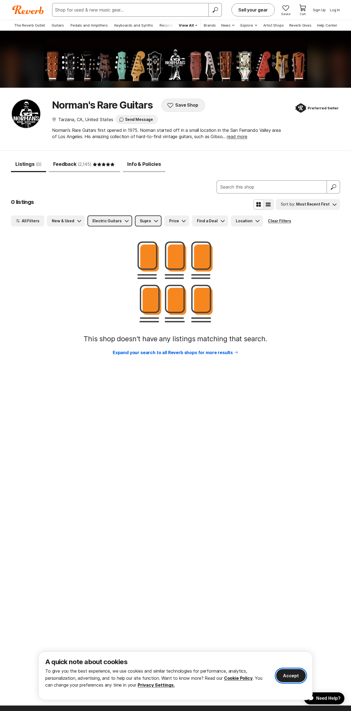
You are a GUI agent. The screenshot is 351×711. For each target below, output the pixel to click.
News (226, 25)
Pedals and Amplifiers (89, 25)
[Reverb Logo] (28, 10)
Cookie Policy (238, 678)
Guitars (58, 25)
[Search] (215, 9)
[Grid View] (258, 204)
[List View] (268, 204)
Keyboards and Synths (133, 25)
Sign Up (319, 10)
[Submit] (333, 187)
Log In (335, 10)
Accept (291, 675)
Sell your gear (253, 10)
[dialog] (175, 676)
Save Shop (186, 105)
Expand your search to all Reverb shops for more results (173, 352)
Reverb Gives (300, 25)
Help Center (327, 25)
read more (237, 136)
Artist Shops (273, 25)
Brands (210, 25)
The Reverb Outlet (29, 25)
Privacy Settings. (156, 685)
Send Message (139, 119)
